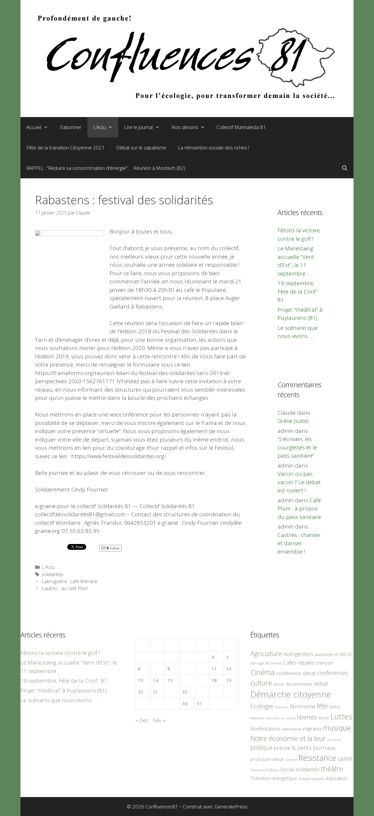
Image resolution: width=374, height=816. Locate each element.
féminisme (302, 706)
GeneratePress (230, 806)
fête (322, 705)
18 (214, 680)
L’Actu (99, 127)
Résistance (317, 757)
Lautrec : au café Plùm (65, 588)
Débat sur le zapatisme (141, 147)
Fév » (159, 720)
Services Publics (264, 770)
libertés (307, 717)
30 (184, 703)
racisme (291, 759)
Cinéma (262, 672)
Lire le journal (138, 127)
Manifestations (265, 729)
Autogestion (298, 654)
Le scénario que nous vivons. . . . (60, 700)
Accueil (33, 127)
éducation (336, 778)
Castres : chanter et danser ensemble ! (299, 543)
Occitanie (334, 739)
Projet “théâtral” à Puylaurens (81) (63, 690)
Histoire (257, 718)
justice (290, 718)
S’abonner (71, 127)
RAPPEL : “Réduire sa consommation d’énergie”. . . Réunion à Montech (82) (105, 168)
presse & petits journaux (304, 747)
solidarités (52, 574)
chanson (324, 663)
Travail (304, 778)
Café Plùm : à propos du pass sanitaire (299, 508)
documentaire (299, 684)
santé (345, 759)
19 (228, 680)
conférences (332, 673)
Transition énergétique (273, 778)
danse (278, 684)
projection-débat (267, 759)
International (275, 718)
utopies (317, 778)
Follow (114, 548)
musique (337, 728)
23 (184, 692)
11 (214, 669)
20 (140, 692)
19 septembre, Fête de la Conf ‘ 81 (298, 291)
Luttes (341, 716)
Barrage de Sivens (266, 663)
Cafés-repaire (298, 662)
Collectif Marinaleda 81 (241, 127)
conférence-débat (296, 673)
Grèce (334, 706)
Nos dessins (185, 127)
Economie (281, 707)
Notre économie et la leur (288, 738)
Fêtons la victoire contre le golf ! (60, 653)
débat (321, 683)
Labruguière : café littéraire (69, 581)
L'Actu (48, 567)
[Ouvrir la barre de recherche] (344, 168)
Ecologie (261, 706)
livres (323, 718)
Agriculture (266, 653)
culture (261, 683)
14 (155, 680)
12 (228, 669)
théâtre (332, 768)
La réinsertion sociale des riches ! (213, 147)
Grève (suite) (293, 421)
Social (287, 769)
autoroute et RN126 (333, 654)
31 (199, 703)
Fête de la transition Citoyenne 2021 (65, 147)
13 (140, 680)
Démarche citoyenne (290, 694)
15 (170, 680)
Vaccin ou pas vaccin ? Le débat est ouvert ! (299, 482)
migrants (312, 728)
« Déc (142, 720)
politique (261, 748)
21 (155, 692)
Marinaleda (292, 729)
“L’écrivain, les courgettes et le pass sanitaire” (297, 447)
